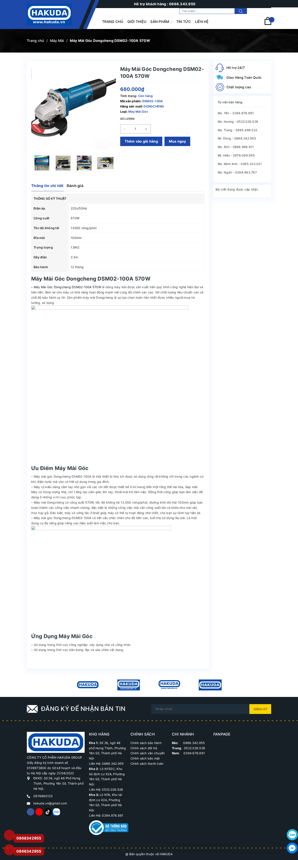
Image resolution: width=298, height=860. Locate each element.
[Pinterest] (47, 812)
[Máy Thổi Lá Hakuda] (169, 684)
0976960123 (43, 796)
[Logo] (49, 15)
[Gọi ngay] (9, 835)
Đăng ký (260, 709)
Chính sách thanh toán (146, 763)
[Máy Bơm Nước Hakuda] (210, 684)
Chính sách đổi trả (143, 748)
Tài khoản (263, 11)
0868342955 (28, 851)
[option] (48, 163)
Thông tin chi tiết (47, 186)
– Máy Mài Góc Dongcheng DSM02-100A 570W (66, 287)
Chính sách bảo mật (145, 758)
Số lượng (127, 118)
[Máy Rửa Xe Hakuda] (128, 684)
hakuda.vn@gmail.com (50, 803)
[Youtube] (39, 812)
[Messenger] (292, 848)
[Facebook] (30, 812)
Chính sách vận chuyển (147, 753)
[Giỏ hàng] (268, 24)
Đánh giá (75, 186)
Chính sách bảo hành (145, 743)
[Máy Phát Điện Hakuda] (87, 684)
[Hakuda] (56, 742)
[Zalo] (56, 812)
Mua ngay (177, 141)
